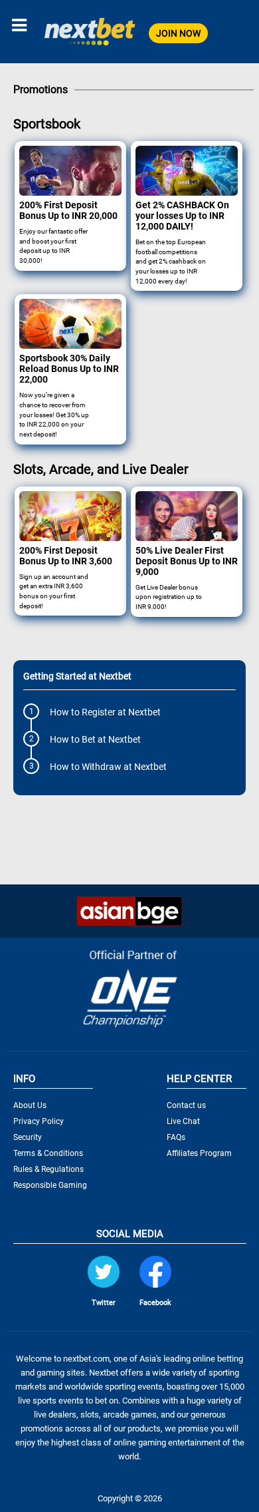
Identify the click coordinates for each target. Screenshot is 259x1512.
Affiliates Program (199, 1153)
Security (27, 1137)
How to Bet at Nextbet (95, 739)
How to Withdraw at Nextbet (108, 766)
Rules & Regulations (48, 1169)
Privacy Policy (38, 1121)
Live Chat (183, 1121)
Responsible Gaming (50, 1185)
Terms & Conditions (48, 1153)
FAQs (176, 1137)
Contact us (186, 1105)
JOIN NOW (178, 33)
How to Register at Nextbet (105, 712)
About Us (29, 1105)
